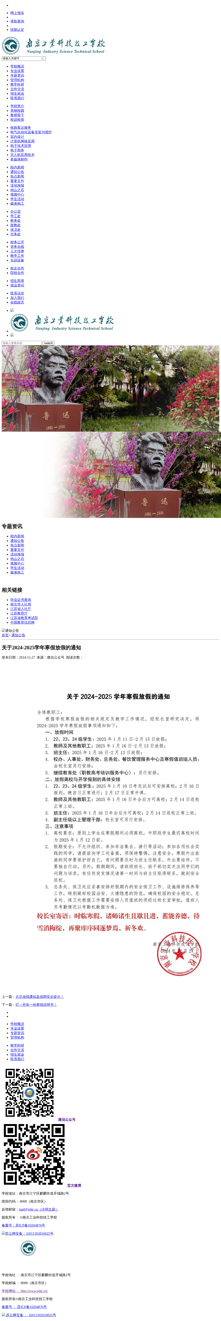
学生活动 (17, 199)
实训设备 (17, 260)
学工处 (15, 216)
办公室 (15, 211)
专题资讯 (17, 75)
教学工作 (17, 256)
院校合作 (17, 273)
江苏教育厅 (19, 613)
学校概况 (17, 66)
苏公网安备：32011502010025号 (29, 1233)
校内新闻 (17, 167)
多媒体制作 (19, 159)
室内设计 (17, 136)
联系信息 (17, 293)
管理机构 (17, 80)
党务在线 (17, 246)
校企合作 (17, 268)
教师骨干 (17, 115)
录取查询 (17, 21)
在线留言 (17, 302)
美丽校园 (17, 110)
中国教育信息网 (22, 622)
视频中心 (17, 194)
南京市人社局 (20, 604)
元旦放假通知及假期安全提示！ (40, 997)
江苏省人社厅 (20, 609)
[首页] (62, 331)
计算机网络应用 (22, 141)
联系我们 (17, 98)
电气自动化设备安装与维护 (31, 132)
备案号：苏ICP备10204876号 (23, 1225)
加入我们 (17, 298)
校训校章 (17, 119)
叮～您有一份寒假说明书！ (36, 1004)
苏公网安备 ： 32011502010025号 (30, 1315)
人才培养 (17, 251)
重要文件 (17, 181)
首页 (5, 635)
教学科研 (17, 84)
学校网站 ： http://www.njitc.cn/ (25, 1291)
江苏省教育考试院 (24, 618)
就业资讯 (17, 285)
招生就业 (17, 93)
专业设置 (17, 71)
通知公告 (17, 172)
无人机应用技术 (22, 155)
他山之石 (17, 190)
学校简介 (17, 106)
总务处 (15, 234)
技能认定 (17, 29)
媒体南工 (17, 203)
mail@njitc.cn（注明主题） (39, 1209)
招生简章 (17, 281)
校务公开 (17, 242)
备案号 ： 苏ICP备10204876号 (24, 1307)
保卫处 (15, 229)
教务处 (15, 220)
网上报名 (17, 13)
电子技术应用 (20, 146)
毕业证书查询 (20, 600)
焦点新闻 (17, 176)
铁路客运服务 (20, 127)
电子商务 (17, 150)
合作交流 (17, 89)
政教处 (15, 225)
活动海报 (17, 185)
